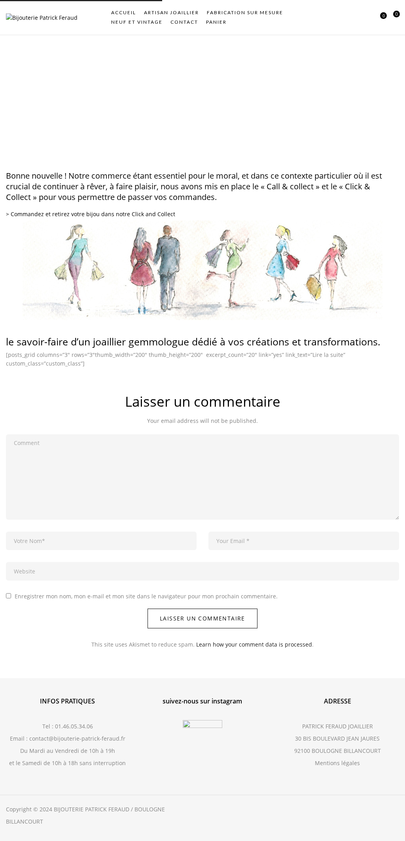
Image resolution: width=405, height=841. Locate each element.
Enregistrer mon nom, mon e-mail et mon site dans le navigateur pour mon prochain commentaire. (146, 596)
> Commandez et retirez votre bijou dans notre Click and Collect (90, 214)
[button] (393, 17)
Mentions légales (337, 763)
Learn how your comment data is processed (254, 644)
